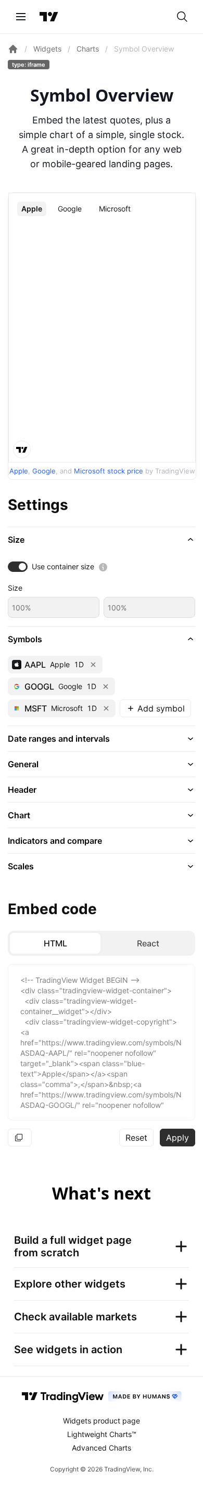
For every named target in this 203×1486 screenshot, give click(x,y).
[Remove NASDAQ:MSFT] (106, 708)
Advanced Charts (101, 1447)
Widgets (47, 48)
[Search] (182, 16)
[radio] (55, 943)
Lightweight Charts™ (101, 1434)
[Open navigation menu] (20, 16)
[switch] (18, 566)
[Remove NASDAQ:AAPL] (93, 664)
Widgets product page (101, 1420)
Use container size (63, 566)
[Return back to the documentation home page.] (13, 49)
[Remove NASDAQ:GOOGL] (105, 686)
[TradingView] (49, 16)
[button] (101, 539)
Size (15, 587)
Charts (88, 48)
